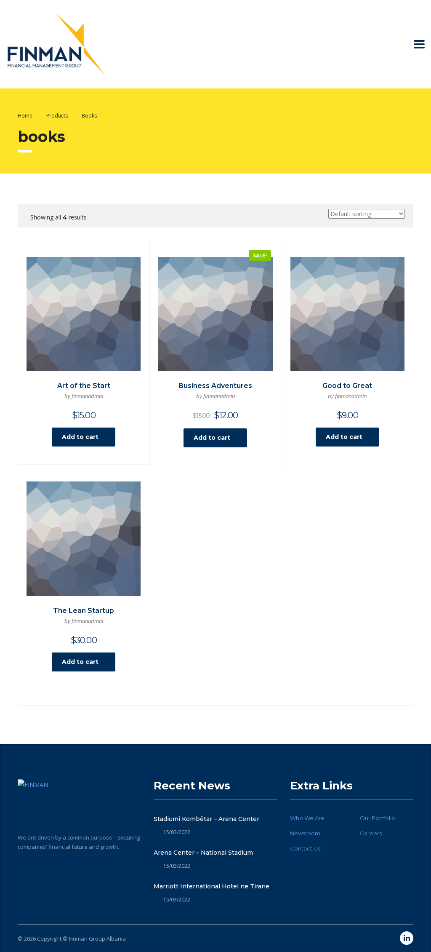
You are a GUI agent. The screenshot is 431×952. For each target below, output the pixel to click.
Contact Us (305, 848)
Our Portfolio (377, 818)
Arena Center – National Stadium (203, 852)
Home (25, 115)
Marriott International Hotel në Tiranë (211, 886)
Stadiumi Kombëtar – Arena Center (206, 819)
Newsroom (305, 833)
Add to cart (80, 437)
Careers (371, 833)
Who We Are (307, 818)
